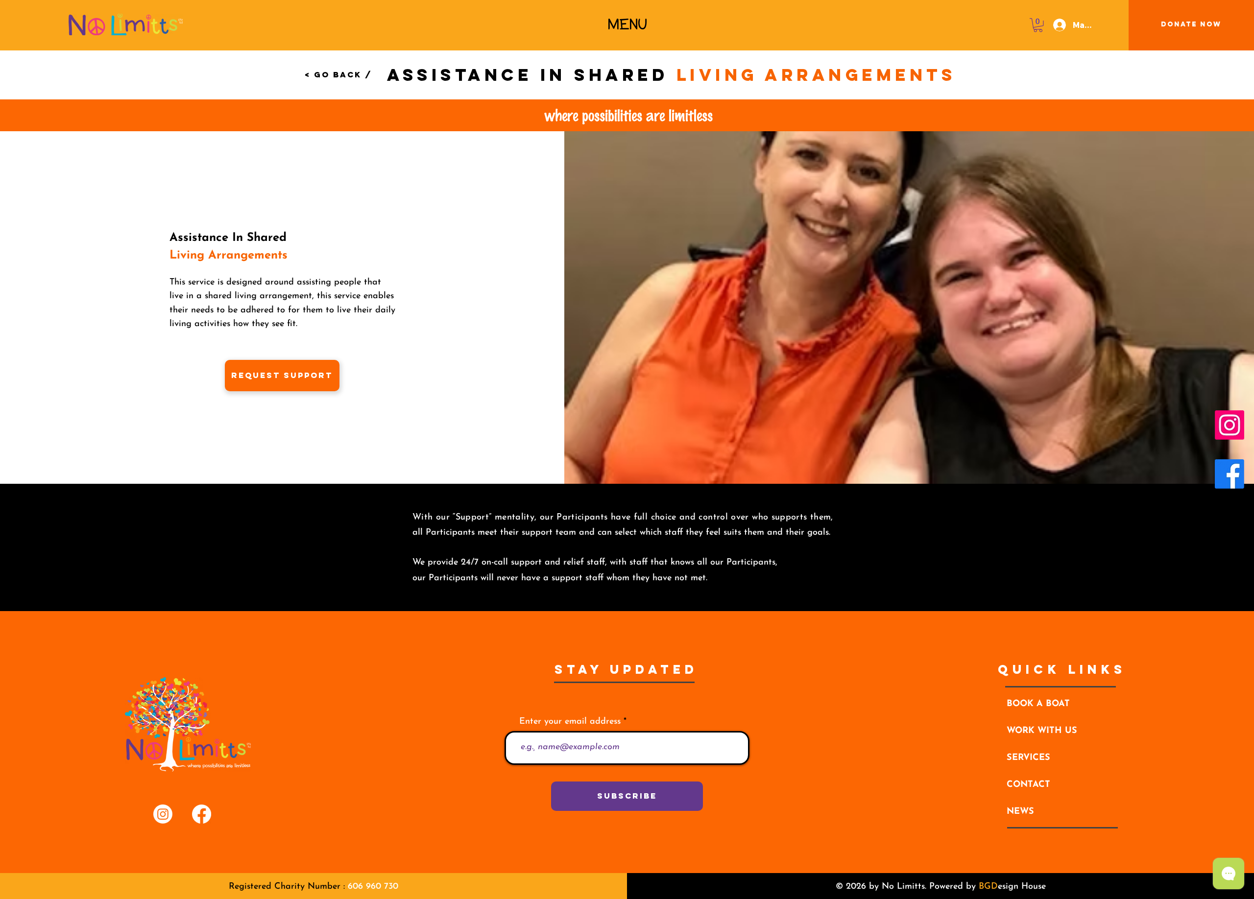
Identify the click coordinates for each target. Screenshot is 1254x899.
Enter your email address (570, 721)
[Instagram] (1229, 425)
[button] (627, 24)
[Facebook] (1229, 474)
